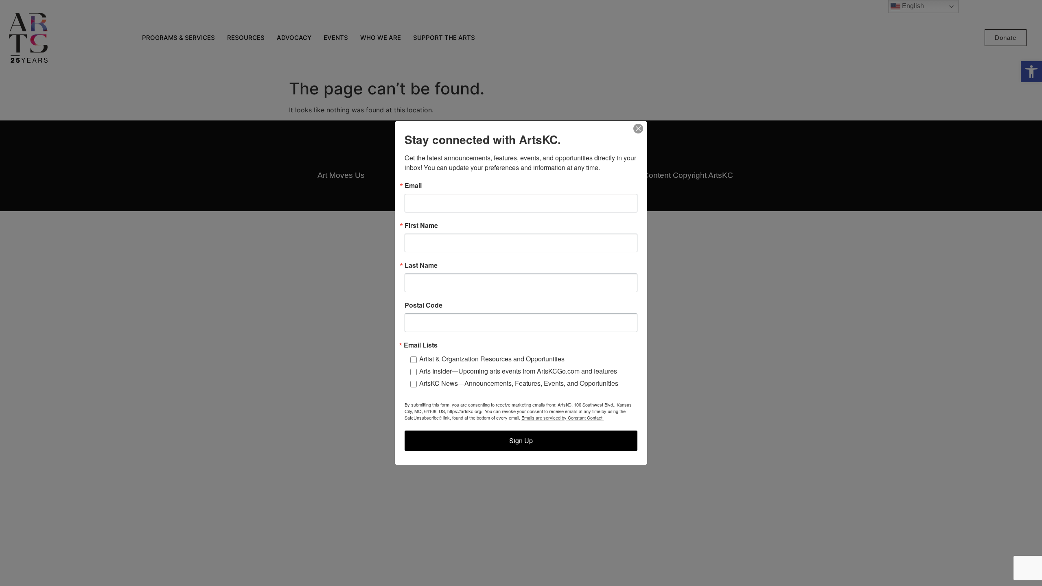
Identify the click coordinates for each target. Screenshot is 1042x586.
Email (413, 185)
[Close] (638, 128)
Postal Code (423, 305)
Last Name (421, 265)
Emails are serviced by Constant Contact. (562, 417)
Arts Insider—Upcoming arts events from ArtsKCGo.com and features (518, 371)
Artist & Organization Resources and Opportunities (492, 358)
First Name (421, 225)
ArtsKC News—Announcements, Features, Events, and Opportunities (518, 383)
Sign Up (521, 440)
